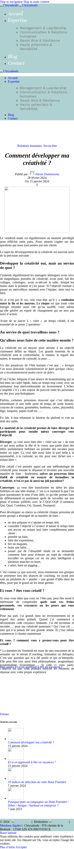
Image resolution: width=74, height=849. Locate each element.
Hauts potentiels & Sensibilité (36, 46)
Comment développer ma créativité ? (31, 742)
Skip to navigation (11, 1)
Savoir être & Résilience (40, 40)
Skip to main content (36, 1)
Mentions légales (10, 825)
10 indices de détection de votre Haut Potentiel (37, 782)
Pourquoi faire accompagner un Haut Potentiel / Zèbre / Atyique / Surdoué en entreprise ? (38, 803)
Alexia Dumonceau (47, 174)
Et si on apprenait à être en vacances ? (32, 762)
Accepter (21, 847)
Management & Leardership (43, 28)
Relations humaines (29, 145)
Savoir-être (50, 145)
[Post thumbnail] (16, 738)
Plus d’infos (8, 847)
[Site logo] (9, 5)
